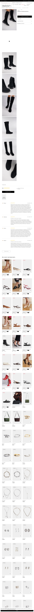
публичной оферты (17, 319)
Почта (11, 313)
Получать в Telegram (17, 311)
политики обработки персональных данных (17, 319)
